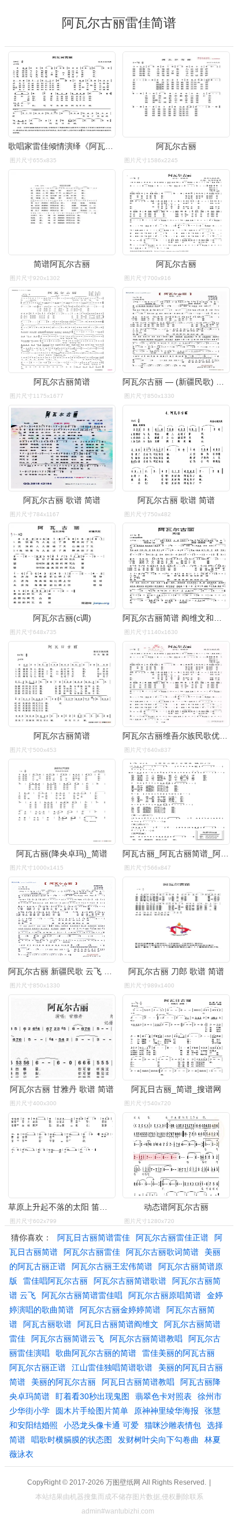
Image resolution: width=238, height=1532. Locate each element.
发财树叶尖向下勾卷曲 (158, 1439)
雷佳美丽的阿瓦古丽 (178, 1353)
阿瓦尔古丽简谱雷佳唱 (82, 1295)
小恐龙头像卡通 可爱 (101, 1425)
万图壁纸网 (123, 1482)
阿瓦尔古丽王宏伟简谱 (112, 1266)
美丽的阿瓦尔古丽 (63, 1381)
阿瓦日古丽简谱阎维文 (117, 1324)
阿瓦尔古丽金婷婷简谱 (120, 1309)
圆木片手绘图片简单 (91, 1410)
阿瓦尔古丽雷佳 (92, 1252)
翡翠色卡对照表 (163, 1396)
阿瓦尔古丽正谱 (37, 1367)
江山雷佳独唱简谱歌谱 (112, 1367)
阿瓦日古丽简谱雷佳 (93, 1237)
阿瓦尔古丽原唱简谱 (164, 1295)
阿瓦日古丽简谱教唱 (138, 1381)
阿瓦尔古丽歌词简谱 (162, 1252)
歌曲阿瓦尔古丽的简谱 (95, 1353)
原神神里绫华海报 (166, 1410)
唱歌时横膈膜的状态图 (71, 1439)
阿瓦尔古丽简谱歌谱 (130, 1280)
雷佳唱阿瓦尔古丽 (55, 1280)
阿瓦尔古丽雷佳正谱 (172, 1237)
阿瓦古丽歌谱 (47, 1324)
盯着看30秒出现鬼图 (92, 1396)
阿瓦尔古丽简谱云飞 (67, 1338)
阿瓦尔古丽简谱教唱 (146, 1338)
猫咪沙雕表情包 (172, 1425)
